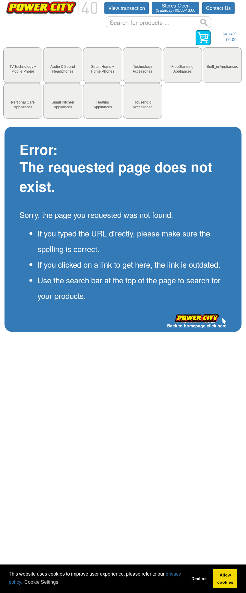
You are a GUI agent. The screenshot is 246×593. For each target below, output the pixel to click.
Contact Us (218, 7)
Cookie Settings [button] (41, 582)
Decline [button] (199, 578)
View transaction (126, 7)
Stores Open (175, 7)
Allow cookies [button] (225, 579)
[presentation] (23, 65)
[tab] (22, 65)
